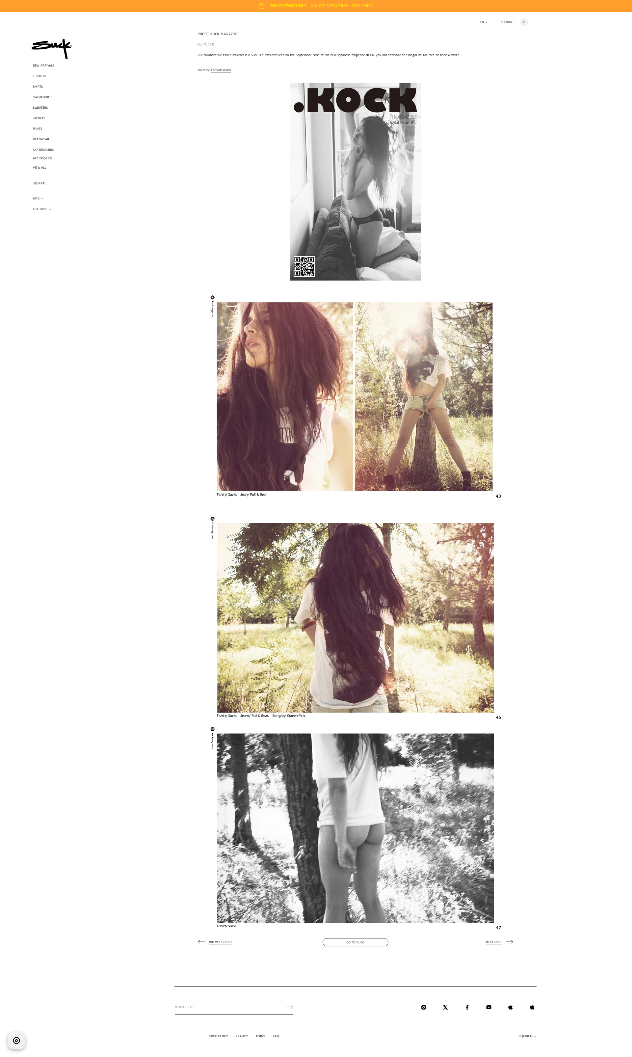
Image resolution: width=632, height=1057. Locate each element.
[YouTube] (489, 1007)
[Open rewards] (16, 1040)
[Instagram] (423, 1007)
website (453, 55)
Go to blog (355, 942)
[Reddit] (532, 1007)
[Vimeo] (510, 1007)
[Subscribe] (289, 1007)
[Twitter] (445, 1007)
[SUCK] (51, 49)
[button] (524, 22)
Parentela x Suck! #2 (248, 55)
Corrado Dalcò (221, 70)
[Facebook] (467, 1007)
